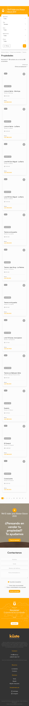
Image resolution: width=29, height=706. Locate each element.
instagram (15, 693)
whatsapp (15, 691)
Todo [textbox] (5, 18)
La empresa (15, 668)
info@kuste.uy (14, 654)
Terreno (24, 52)
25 (16, 498)
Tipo (4, 22)
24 (14, 498)
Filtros (7, 46)
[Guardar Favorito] (24, 74)
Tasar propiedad (14, 540)
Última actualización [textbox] (20, 66)
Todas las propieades (15, 52)
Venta (14, 679)
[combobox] (14, 18)
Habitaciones (6, 33)
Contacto (14, 671)
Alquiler (14, 681)
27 (22, 498)
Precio (4, 39)
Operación (5, 16)
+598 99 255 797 (14, 657)
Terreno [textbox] (6, 24)
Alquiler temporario (14, 683)
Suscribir (14, 623)
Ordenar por (25, 64)
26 (19, 498)
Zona (4, 27)
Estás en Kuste (5, 52)
